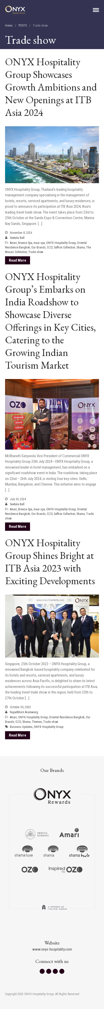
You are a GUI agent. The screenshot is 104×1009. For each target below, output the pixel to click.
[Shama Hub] (79, 851)
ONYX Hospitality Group (61, 243)
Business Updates (21, 727)
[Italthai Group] (54, 911)
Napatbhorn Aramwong (24, 712)
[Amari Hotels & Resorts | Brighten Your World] (69, 833)
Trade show (35, 252)
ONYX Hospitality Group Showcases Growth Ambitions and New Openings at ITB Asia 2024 (51, 87)
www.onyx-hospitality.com (52, 949)
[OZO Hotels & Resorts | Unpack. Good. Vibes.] (29, 869)
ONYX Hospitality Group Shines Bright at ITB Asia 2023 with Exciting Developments (51, 561)
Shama (80, 247)
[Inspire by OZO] (65, 869)
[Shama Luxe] (23, 851)
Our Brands (38, 247)
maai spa (39, 243)
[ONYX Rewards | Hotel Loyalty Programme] (52, 793)
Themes (37, 722)
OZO (50, 247)
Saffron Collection (64, 247)
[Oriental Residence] (37, 833)
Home (8, 25)
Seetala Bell (17, 238)
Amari (13, 243)
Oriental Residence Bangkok (67, 717)
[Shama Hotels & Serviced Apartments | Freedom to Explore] (51, 851)
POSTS (22, 25)
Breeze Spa (25, 243)
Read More (17, 260)
